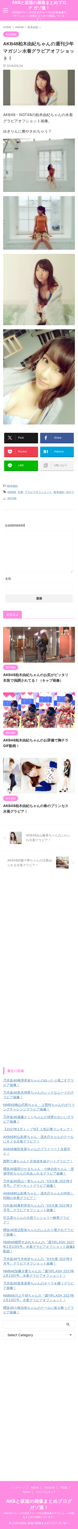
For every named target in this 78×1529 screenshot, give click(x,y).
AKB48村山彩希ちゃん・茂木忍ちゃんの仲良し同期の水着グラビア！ (38, 1195)
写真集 (64, 1487)
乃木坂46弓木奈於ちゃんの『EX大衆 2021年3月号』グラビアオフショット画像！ (37, 1261)
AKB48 (11, 492)
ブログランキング (46, 1491)
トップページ (17, 1487)
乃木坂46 (49, 1487)
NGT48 (11, 498)
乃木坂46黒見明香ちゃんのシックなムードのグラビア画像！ (38, 1094)
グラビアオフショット (38, 492)
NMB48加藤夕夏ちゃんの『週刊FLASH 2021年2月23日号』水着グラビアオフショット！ (38, 1273)
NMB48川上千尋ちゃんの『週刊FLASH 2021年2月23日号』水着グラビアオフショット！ (38, 1297)
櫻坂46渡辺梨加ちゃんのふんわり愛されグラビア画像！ (38, 1232)
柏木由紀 (12, 485)
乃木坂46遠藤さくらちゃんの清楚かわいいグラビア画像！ (38, 1119)
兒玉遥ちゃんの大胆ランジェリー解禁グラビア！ (36, 1220)
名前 (8, 578)
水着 (20, 492)
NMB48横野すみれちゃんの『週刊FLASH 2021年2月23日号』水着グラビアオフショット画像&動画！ (39, 1246)
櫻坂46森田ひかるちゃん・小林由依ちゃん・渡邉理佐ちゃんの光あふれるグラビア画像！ (38, 1171)
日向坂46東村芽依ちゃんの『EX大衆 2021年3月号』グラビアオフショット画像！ (37, 1207)
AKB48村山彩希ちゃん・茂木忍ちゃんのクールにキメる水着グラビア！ (38, 1139)
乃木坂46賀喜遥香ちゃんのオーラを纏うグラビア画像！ (38, 1285)
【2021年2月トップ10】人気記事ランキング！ (38, 1129)
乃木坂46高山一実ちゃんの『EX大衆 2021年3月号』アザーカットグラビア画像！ (37, 1183)
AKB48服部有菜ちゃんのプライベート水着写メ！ (36, 1151)
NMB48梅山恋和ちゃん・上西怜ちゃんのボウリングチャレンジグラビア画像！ (39, 1107)
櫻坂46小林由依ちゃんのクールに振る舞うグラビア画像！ (38, 1310)
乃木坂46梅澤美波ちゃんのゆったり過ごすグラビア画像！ (38, 1082)
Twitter (26, 1491)
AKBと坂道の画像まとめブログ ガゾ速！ (39, 5)
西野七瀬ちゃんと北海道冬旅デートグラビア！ (38, 1161)
